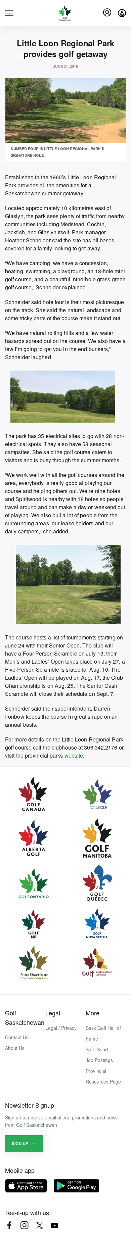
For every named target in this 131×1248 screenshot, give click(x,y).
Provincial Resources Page (103, 1076)
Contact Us (17, 1037)
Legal (52, 1012)
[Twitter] (39, 1225)
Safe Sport (97, 1049)
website (73, 755)
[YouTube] (54, 1225)
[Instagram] (24, 1225)
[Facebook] (9, 1225)
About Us (15, 1048)
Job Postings (99, 1060)
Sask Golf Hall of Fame (103, 1033)
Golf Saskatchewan (24, 1017)
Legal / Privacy (61, 1027)
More (92, 1012)
